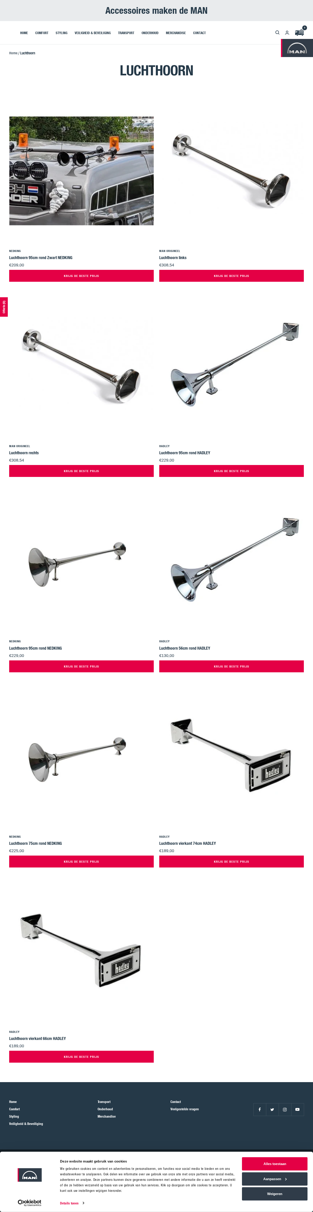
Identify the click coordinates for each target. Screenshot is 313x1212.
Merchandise (107, 1116)
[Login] (287, 33)
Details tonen (69, 1203)
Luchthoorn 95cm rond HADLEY (184, 452)
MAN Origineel (169, 251)
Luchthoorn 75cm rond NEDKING (35, 843)
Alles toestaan (275, 1164)
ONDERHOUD (150, 32)
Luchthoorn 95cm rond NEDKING (35, 648)
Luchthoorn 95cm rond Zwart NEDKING (40, 257)
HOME (24, 32)
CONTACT (199, 32)
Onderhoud (105, 1109)
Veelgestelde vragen (184, 1109)
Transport (104, 1102)
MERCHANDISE (176, 32)
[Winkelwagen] (299, 32)
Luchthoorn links (173, 257)
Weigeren (274, 1194)
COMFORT (41, 32)
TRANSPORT (126, 32)
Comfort (14, 1109)
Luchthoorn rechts (24, 452)
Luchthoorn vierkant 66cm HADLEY (37, 1038)
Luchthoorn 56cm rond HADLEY (184, 648)
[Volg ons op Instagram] (285, 1109)
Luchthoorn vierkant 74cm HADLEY (187, 843)
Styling (14, 1116)
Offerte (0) (4, 307)
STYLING (61, 32)
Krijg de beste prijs (81, 276)
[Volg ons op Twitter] (272, 1109)
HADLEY (164, 446)
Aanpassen (272, 1179)
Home (13, 53)
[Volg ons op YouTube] (297, 1109)
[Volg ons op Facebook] (259, 1109)
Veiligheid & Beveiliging (26, 1124)
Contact (175, 1102)
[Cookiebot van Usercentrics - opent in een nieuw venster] (30, 1203)
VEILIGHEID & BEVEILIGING (93, 32)
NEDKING (15, 251)
